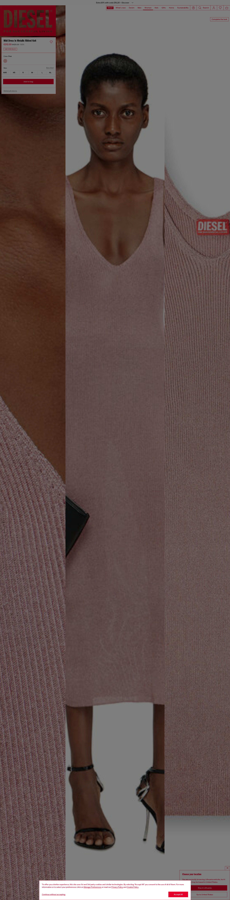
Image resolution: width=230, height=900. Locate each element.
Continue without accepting (53, 894)
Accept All (178, 894)
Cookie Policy (132, 887)
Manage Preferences (92, 887)
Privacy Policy (117, 887)
